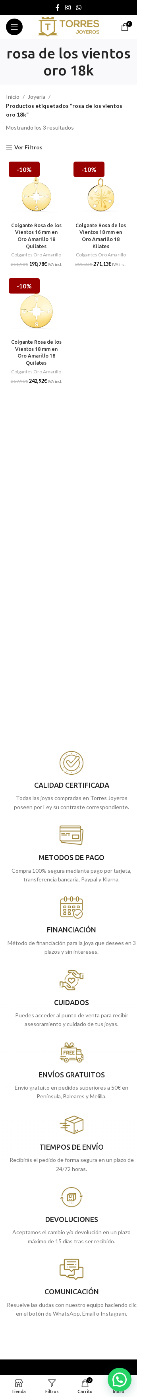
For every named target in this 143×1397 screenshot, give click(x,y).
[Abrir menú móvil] (14, 27)
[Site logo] (68, 26)
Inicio (12, 96)
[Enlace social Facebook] (57, 7)
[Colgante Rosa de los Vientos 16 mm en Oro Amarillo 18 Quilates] (36, 189)
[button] (119, 1379)
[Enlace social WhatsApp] (78, 7)
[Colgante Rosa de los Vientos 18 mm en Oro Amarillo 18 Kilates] (101, 189)
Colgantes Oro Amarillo (36, 255)
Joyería (36, 96)
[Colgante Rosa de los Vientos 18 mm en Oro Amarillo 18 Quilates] (36, 305)
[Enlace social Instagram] (67, 7)
